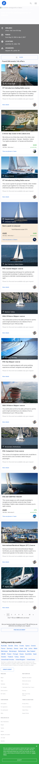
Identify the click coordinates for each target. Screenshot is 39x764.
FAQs (2, 713)
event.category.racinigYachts (17, 10)
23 (29, 614)
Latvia (30, 648)
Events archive (4, 690)
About (2, 677)
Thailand (10, 657)
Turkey (16, 657)
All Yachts (3, 693)
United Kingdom (20, 659)
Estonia (33, 645)
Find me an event (19, 630)
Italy (26, 648)
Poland (9, 654)
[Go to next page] (33, 614)
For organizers (4, 707)
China (16, 645)
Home (4, 10)
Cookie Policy (25, 710)
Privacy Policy (25, 703)
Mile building (25, 684)
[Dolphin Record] (35, 151)
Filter (21, 57)
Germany (9, 648)
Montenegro (13, 651)
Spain (35, 654)
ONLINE (3, 654)
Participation (4, 703)
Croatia (21, 645)
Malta (35, 648)
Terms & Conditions (26, 707)
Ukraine (22, 657)
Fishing (24, 690)
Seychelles (28, 654)
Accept (19, 760)
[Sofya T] (35, 240)
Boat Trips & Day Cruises (26, 694)
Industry (3, 741)
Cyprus (27, 645)
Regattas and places (27, 677)
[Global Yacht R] (35, 516)
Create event (7, 669)
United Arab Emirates (7, 659)
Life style (3, 737)
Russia (22, 654)
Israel (21, 648)
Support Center (25, 713)
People (2, 724)
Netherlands (22, 651)
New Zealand (31, 651)
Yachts (2, 728)
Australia (4, 645)
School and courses (26, 681)
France (3, 648)
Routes (2, 731)
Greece (16, 648)
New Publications (5, 721)
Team (2, 681)
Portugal (15, 654)
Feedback (3, 684)
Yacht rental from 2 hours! (28, 687)
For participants (4, 710)
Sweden (3, 657)
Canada (10, 645)
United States (31, 659)
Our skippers (4, 687)
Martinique (4, 651)
